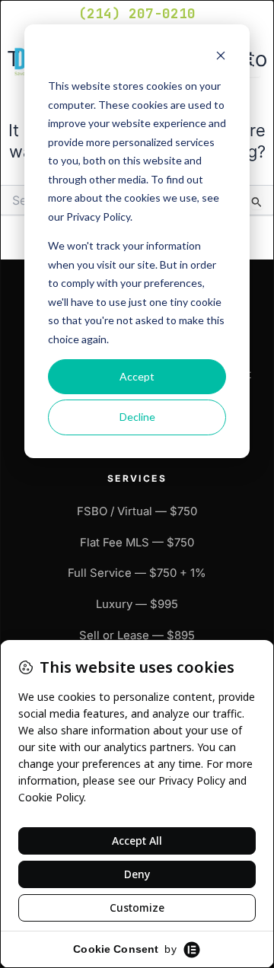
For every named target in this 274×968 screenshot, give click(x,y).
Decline (137, 416)
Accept (137, 376)
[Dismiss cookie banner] (220, 57)
